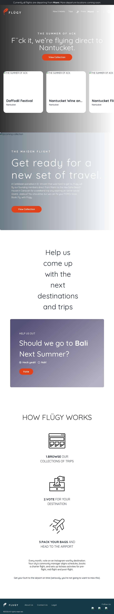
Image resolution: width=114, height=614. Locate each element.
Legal (54, 605)
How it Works (59, 11)
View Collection (57, 57)
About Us (29, 605)
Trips (70, 11)
